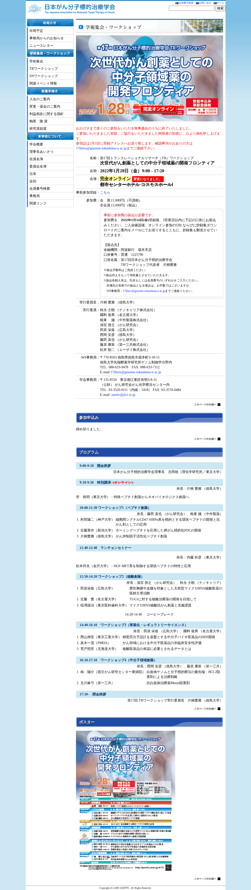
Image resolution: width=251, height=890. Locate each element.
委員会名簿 (38, 166)
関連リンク (38, 203)
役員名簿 (36, 159)
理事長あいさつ (41, 152)
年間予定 (36, 31)
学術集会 (36, 61)
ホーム (220, 2)
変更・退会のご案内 (44, 106)
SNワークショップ (43, 76)
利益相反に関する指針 (46, 114)
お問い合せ (205, 2)
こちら (105, 192)
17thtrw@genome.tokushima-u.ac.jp (101, 148)
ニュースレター (41, 45)
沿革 (32, 174)
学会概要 (36, 144)
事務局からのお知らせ (46, 38)
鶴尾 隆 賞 (38, 121)
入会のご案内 (39, 99)
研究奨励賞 (38, 128)
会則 (32, 181)
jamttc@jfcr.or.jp (123, 395)
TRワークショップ (43, 69)
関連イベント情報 (43, 83)
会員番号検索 (186, 2)
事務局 (34, 196)
